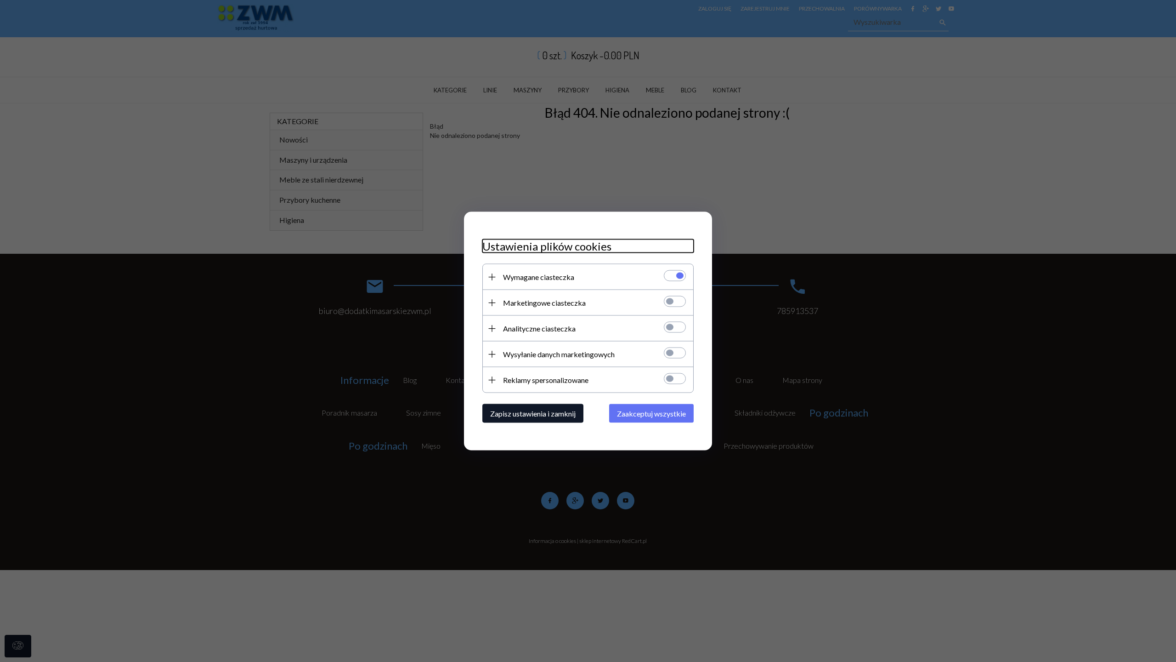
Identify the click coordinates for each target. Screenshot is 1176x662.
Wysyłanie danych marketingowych (559, 354)
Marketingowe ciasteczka (544, 302)
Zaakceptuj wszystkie (651, 413)
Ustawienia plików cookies (546, 246)
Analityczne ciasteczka (539, 328)
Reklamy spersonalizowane (545, 380)
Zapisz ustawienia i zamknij (533, 413)
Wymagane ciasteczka (538, 277)
